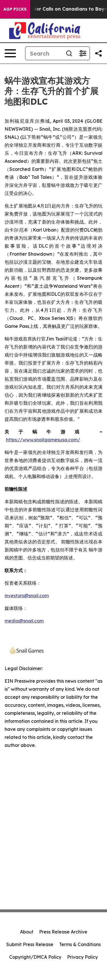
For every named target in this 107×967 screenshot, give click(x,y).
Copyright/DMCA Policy (35, 957)
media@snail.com (24, 621)
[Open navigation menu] (10, 53)
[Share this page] (98, 53)
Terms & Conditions (80, 944)
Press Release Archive (63, 932)
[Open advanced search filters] (83, 53)
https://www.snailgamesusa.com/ (43, 440)
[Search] (69, 53)
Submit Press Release (29, 944)
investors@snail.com (27, 595)
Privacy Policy (82, 957)
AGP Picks (15, 9)
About (26, 932)
